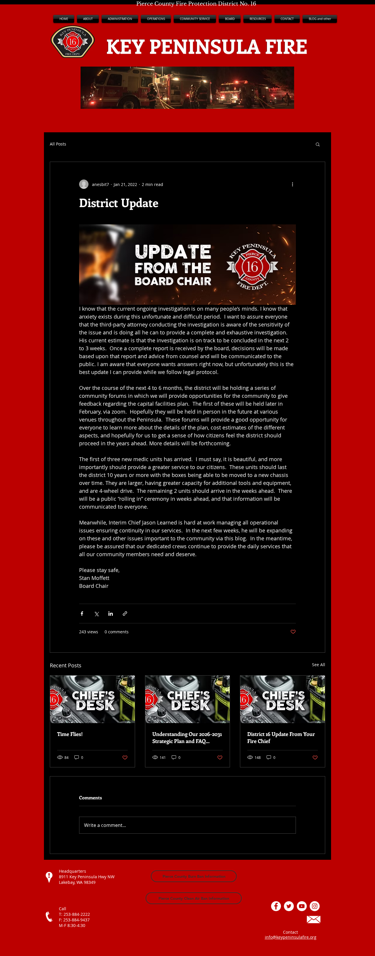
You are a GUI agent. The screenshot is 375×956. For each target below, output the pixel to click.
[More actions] (292, 184)
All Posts (58, 144)
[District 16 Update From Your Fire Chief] (282, 699)
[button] (119, 19)
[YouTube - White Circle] (302, 906)
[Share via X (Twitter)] (96, 613)
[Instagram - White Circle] (315, 906)
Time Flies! (70, 733)
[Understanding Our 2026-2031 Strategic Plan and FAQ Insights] (187, 699)
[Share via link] (125, 613)
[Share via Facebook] (82, 613)
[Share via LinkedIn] (110, 613)
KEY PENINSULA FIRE (206, 46)
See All (318, 664)
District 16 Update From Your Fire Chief (281, 737)
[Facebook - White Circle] (276, 906)
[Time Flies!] (92, 699)
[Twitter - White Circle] (289, 906)
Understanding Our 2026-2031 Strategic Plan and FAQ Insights (187, 737)
